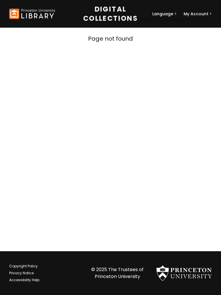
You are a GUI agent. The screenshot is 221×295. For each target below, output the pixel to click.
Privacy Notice (21, 273)
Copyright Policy (23, 266)
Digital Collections (110, 14)
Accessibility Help (24, 279)
